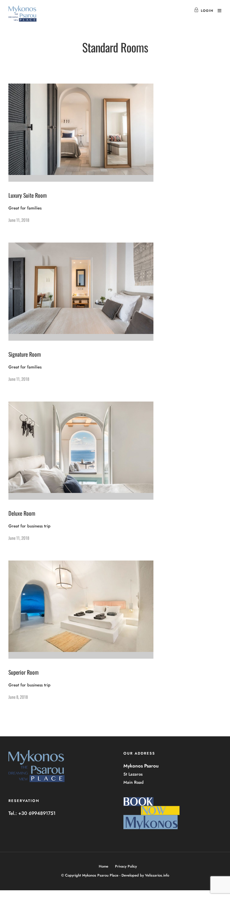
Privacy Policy (126, 866)
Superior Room (23, 672)
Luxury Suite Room (27, 195)
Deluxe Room (21, 513)
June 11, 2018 (18, 220)
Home (103, 866)
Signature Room (24, 354)
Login (207, 10)
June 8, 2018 (18, 697)
